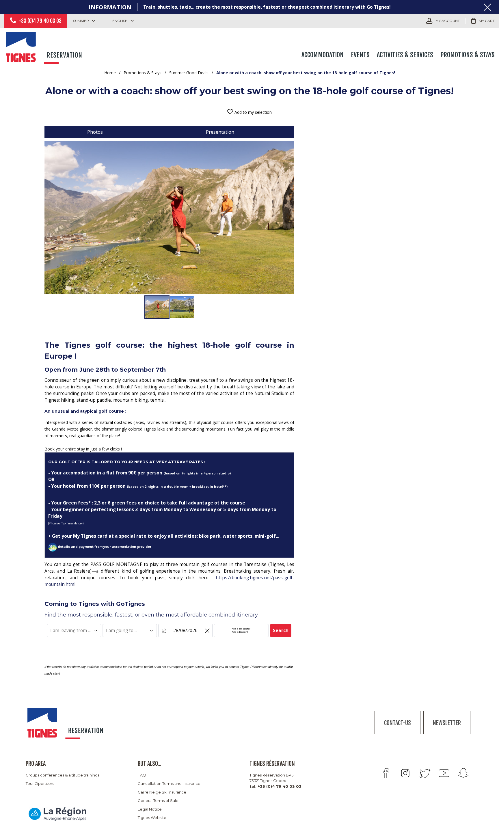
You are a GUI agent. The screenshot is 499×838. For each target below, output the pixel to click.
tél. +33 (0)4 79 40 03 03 (275, 786)
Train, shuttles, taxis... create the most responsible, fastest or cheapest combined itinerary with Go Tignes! (266, 7)
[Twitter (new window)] (424, 773)
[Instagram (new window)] (405, 773)
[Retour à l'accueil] (44, 47)
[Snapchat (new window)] (463, 773)
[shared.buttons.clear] (207, 631)
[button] (483, 21)
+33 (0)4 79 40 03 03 (40, 21)
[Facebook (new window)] (386, 773)
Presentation (220, 132)
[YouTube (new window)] (444, 773)
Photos (95, 132)
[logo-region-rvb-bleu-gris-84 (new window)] (57, 814)
